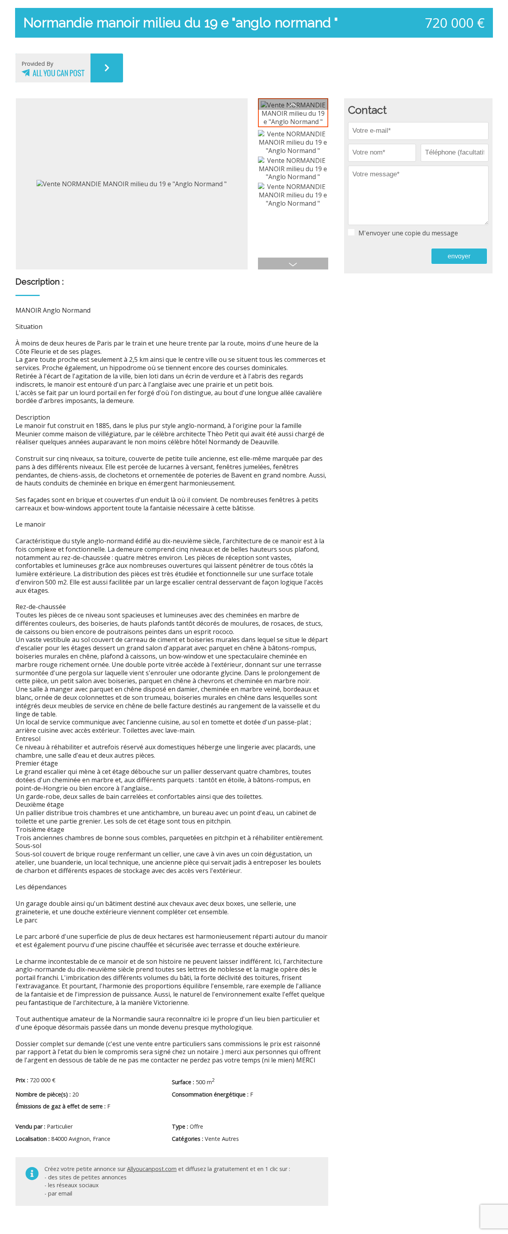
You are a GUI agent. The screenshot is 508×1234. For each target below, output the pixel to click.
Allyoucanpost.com (152, 1169)
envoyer (459, 256)
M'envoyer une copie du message (408, 233)
